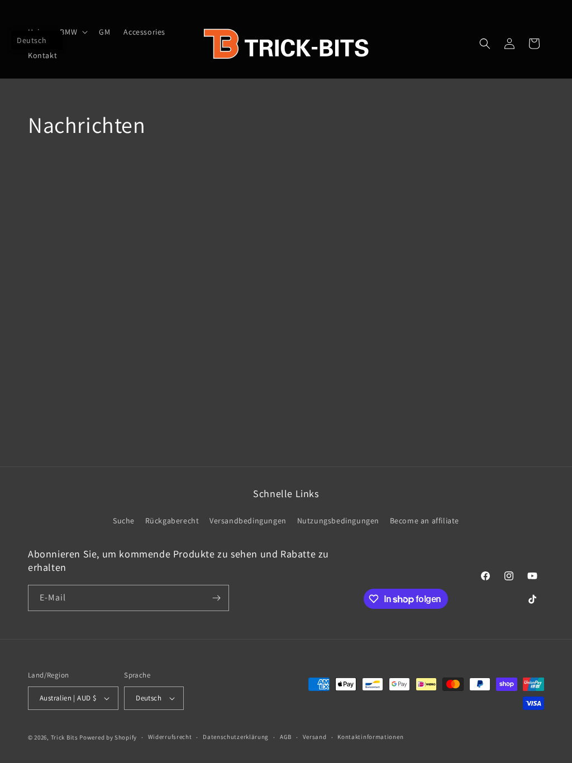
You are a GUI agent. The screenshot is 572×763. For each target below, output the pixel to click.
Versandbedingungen (248, 521)
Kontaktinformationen (370, 737)
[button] (72, 32)
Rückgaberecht (172, 521)
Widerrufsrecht (170, 737)
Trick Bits (64, 737)
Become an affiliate (424, 521)
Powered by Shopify (108, 737)
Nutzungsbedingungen (338, 521)
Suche (124, 521)
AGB (286, 737)
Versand (315, 737)
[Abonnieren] (216, 598)
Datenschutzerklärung (236, 737)
